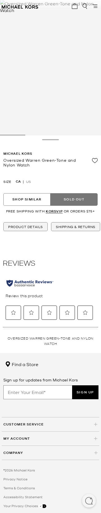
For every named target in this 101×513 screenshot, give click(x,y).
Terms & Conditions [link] (19, 488)
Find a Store (24, 364)
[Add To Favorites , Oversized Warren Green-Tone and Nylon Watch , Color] (95, 160)
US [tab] (28, 181)
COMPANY (13, 452)
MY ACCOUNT (16, 438)
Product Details (25, 226)
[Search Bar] (85, 6)
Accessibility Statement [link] (23, 497)
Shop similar (26, 199)
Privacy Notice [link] (15, 479)
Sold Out (74, 199)
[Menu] (95, 6)
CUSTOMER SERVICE (23, 424)
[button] (89, 501)
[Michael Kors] (20, 6)
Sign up (85, 392)
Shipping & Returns (75, 226)
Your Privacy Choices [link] (21, 506)
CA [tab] (18, 181)
